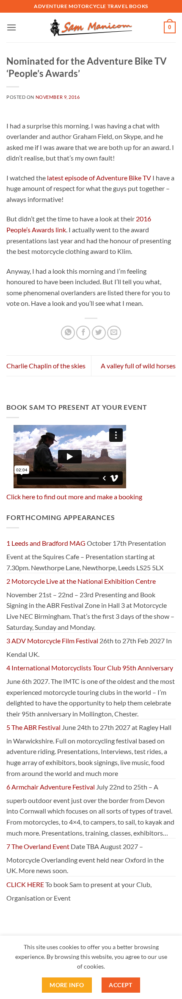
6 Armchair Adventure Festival (50, 787)
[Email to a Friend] (114, 333)
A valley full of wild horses (138, 366)
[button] (11, 27)
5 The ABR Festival (33, 727)
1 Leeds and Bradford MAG (45, 543)
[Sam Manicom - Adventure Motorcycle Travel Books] (91, 27)
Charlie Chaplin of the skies (45, 366)
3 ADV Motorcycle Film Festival (52, 641)
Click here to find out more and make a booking (74, 497)
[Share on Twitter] (99, 333)
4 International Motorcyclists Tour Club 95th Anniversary (89, 668)
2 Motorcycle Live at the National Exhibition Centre (81, 581)
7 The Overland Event (37, 846)
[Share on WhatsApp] (68, 333)
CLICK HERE (25, 884)
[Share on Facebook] (83, 333)
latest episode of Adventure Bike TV (99, 178)
